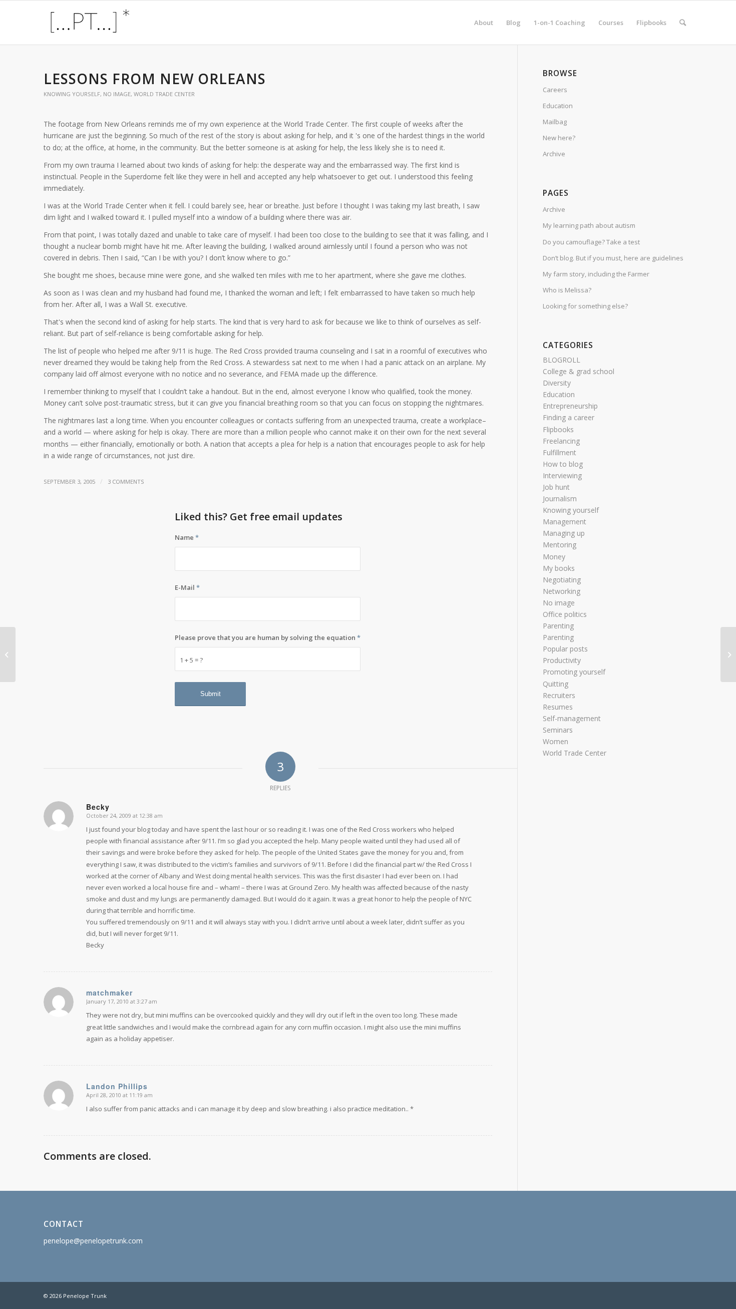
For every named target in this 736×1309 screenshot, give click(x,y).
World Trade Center (164, 94)
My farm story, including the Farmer (596, 273)
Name (187, 537)
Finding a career (568, 417)
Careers (555, 89)
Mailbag (555, 121)
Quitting (555, 684)
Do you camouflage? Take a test (591, 241)
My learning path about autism (589, 225)
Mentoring (559, 544)
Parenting (558, 625)
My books (559, 568)
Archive (554, 153)
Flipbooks (558, 429)
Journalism (560, 498)
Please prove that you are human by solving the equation (267, 637)
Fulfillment (559, 452)
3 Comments (126, 481)
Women (555, 741)
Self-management (572, 718)
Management (564, 521)
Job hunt (556, 487)
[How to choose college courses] (8, 654)
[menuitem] (484, 23)
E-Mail (187, 587)
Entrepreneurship (570, 406)
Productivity (562, 660)
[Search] (682, 23)
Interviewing (562, 475)
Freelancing (561, 441)
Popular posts (565, 648)
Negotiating (562, 579)
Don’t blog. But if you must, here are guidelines (613, 257)
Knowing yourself (72, 94)
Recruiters (559, 695)
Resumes (558, 707)
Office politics (565, 614)
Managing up (564, 533)
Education (558, 105)
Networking (561, 591)
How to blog (563, 464)
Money (554, 556)
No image (117, 94)
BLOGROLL (561, 360)
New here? (559, 137)
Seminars (558, 730)
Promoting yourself (574, 672)
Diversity (557, 383)
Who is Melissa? (567, 289)
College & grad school (578, 371)
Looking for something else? (585, 305)
